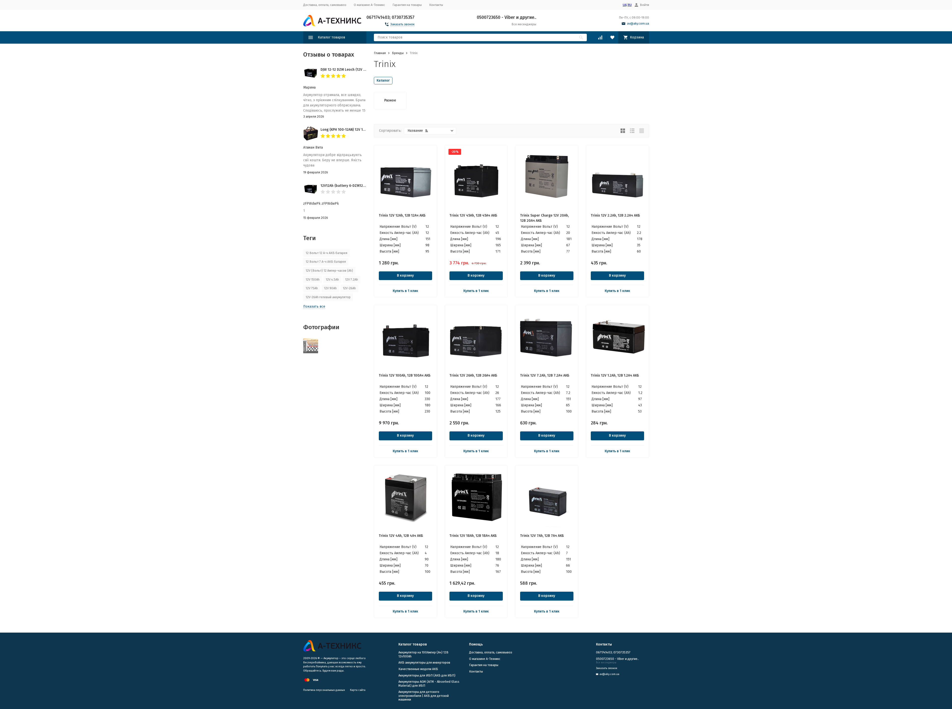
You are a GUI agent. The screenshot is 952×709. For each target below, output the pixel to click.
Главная (380, 53)
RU (630, 5)
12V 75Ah (312, 288)
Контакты (436, 5)
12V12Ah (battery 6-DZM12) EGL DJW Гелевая (356, 186)
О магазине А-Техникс (369, 5)
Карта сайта (357, 690)
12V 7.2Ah (351, 279)
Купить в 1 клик (405, 291)
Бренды (398, 53)
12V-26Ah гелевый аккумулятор (328, 297)
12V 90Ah (330, 288)
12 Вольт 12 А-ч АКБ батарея (326, 253)
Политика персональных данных (324, 690)
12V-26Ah (349, 288)
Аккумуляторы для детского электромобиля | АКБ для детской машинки (423, 695)
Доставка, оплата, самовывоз (324, 5)
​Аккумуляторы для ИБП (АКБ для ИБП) (426, 675)
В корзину (405, 275)
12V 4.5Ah (332, 279)
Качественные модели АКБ (418, 669)
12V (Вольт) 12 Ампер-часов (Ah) (329, 270)
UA (624, 5)
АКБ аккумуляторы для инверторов (424, 662)
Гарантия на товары (407, 5)
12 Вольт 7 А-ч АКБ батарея (326, 261)
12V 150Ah (313, 279)
